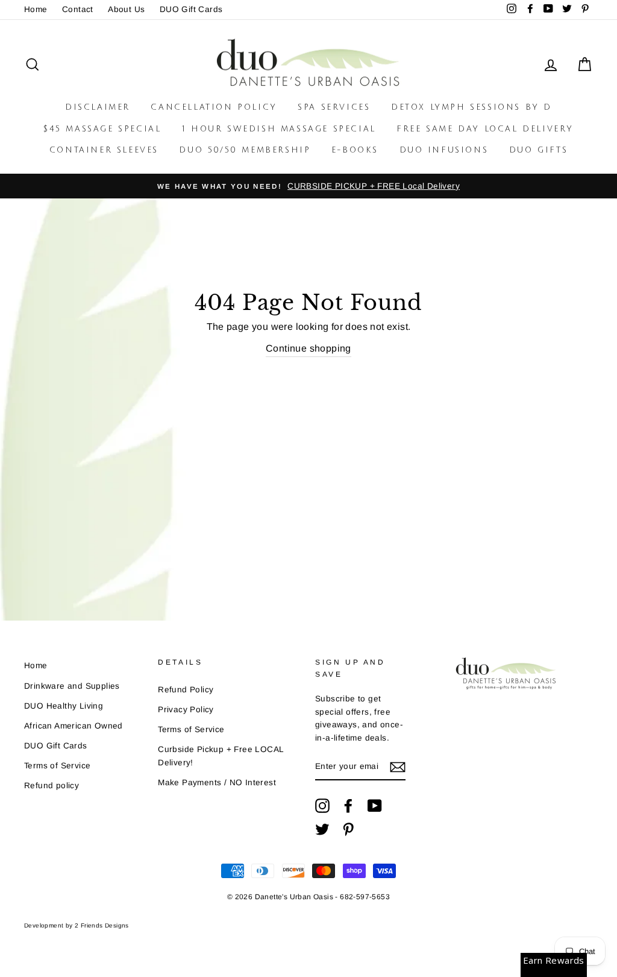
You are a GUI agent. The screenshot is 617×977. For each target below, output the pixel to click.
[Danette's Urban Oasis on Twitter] (322, 829)
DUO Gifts (538, 150)
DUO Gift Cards (191, 9)
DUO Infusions (444, 150)
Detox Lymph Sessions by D (471, 107)
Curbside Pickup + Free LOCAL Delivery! (220, 756)
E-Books (354, 150)
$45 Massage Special (102, 129)
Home (36, 9)
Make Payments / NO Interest (217, 782)
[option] (308, 186)
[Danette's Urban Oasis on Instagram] (322, 805)
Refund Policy (185, 689)
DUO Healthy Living (63, 705)
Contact (77, 9)
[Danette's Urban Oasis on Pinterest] (348, 829)
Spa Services (334, 107)
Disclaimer (97, 107)
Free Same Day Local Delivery (485, 129)
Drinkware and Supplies (72, 686)
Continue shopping (308, 348)
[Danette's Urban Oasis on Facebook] (348, 805)
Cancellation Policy (214, 107)
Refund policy (51, 785)
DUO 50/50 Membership (244, 150)
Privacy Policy (186, 709)
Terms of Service (57, 765)
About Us (126, 9)
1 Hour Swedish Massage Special (279, 129)
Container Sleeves (103, 150)
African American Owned (73, 725)
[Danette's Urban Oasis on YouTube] (375, 805)
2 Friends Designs (102, 925)
